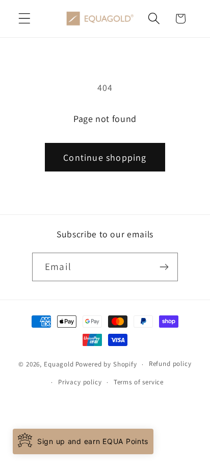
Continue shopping (104, 157)
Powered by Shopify (106, 364)
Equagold (59, 364)
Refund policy (170, 363)
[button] (24, 18)
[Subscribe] (163, 267)
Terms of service (139, 382)
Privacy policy (80, 382)
